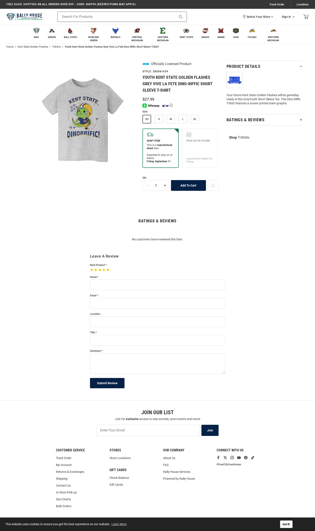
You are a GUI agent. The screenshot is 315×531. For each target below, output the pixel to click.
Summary (95, 351)
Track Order (276, 4)
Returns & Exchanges (70, 471)
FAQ (166, 465)
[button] (257, 17)
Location (95, 314)
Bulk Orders (63, 506)
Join (210, 430)
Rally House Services (176, 471)
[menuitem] (36, 34)
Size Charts (63, 499)
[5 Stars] (108, 270)
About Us (169, 458)
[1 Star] (92, 270)
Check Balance (119, 477)
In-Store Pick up (66, 492)
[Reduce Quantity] (147, 185)
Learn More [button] (119, 524)
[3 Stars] (100, 270)
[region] (264, 90)
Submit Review (107, 383)
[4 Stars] (104, 270)
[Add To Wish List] (213, 185)
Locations (303, 4)
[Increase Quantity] (165, 185)
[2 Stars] (96, 270)
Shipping (62, 478)
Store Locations (120, 458)
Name (93, 277)
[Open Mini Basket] (306, 17)
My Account (64, 465)
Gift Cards (116, 484)
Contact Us (63, 485)
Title (92, 332)
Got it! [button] (286, 524)
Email (93, 295)
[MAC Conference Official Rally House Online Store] (24, 17)
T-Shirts (239, 137)
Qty (144, 177)
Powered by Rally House (179, 478)
